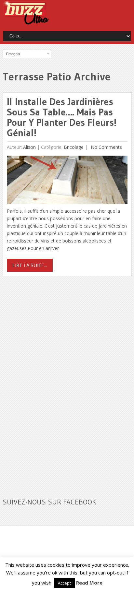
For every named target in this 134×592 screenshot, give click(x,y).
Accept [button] (64, 583)
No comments (105, 147)
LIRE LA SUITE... (29, 265)
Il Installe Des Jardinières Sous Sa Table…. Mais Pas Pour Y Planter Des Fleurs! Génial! (61, 117)
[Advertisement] (51, 383)
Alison (29, 147)
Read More (89, 582)
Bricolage (74, 147)
